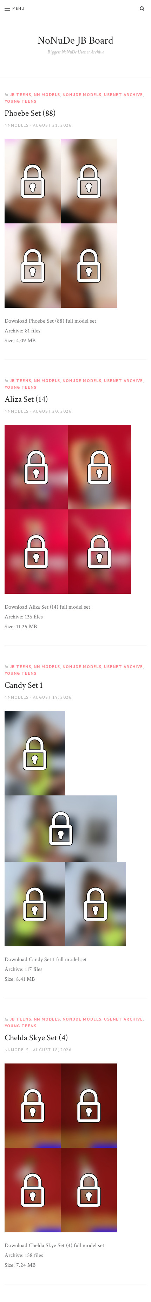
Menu (18, 8)
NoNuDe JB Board (75, 40)
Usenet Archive (123, 94)
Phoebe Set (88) (30, 113)
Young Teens (21, 101)
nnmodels (17, 125)
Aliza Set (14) (26, 399)
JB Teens (20, 94)
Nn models (47, 94)
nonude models (82, 94)
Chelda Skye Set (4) (36, 1037)
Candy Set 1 (24, 685)
